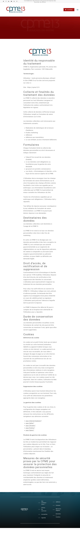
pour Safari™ (30, 423)
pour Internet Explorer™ (34, 421)
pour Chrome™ (31, 425)
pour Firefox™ (30, 428)
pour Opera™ (30, 430)
